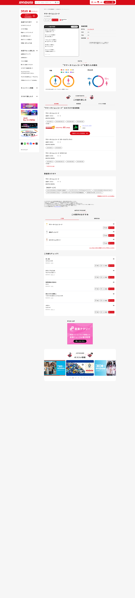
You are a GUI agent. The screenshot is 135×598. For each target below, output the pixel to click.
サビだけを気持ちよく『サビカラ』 (29, 77)
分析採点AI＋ (24, 57)
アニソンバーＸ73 (86, 125)
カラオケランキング (26, 25)
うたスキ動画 (24, 61)
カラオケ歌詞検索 (51, 9)
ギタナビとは (50, 166)
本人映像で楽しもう (26, 36)
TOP (45, 9)
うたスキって (34, 11)
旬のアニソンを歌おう (26, 39)
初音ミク (53, 274)
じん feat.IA (58, 9)
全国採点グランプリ (26, 54)
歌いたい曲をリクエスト (27, 64)
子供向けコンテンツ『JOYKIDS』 (29, 80)
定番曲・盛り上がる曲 (26, 43)
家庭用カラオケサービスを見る (106, 196)
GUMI (52, 263)
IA (88, 38)
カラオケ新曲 (24, 29)
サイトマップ (24, 149)
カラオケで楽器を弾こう (27, 68)
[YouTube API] (58, 206)
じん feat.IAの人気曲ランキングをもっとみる (101, 248)
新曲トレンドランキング (27, 32)
